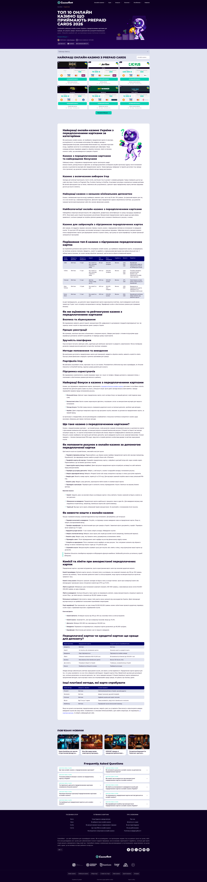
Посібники (137, 2)
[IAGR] (117, 865)
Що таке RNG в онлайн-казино (101, 828)
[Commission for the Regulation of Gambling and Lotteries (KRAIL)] (77, 865)
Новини (147, 2)
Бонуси (117, 2)
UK (59, 849)
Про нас (132, 819)
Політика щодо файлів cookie (105, 879)
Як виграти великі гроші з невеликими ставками (101, 825)
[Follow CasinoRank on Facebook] (128, 849)
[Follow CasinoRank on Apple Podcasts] (148, 849)
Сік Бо (72, 825)
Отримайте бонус (72, 79)
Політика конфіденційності (132, 831)
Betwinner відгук (103, 106)
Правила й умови (77, 879)
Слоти (72, 828)
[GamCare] (105, 865)
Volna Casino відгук (134, 106)
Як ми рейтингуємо (133, 828)
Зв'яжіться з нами (132, 822)
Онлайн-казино (99, 2)
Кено (72, 822)
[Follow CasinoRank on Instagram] (132, 849)
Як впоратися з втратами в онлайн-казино (101, 831)
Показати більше (102, 113)
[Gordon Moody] (91, 865)
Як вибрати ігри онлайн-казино (101, 822)
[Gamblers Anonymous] (125, 865)
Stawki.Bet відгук (72, 106)
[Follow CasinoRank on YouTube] (140, 849)
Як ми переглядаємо (132, 825)
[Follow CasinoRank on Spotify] (144, 849)
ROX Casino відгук (72, 82)
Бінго (72, 819)
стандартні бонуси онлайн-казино (112, 386)
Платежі (126, 2)
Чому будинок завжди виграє (101, 819)
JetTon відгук (103, 82)
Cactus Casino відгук (134, 82)
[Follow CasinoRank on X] (136, 849)
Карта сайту (131, 879)
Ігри (109, 2)
